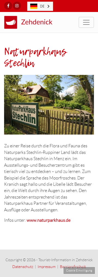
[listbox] (40, 6)
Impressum (47, 266)
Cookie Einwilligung (79, 270)
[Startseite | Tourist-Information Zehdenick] (32, 22)
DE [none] (42, 6)
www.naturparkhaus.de (49, 220)
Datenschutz (22, 266)
